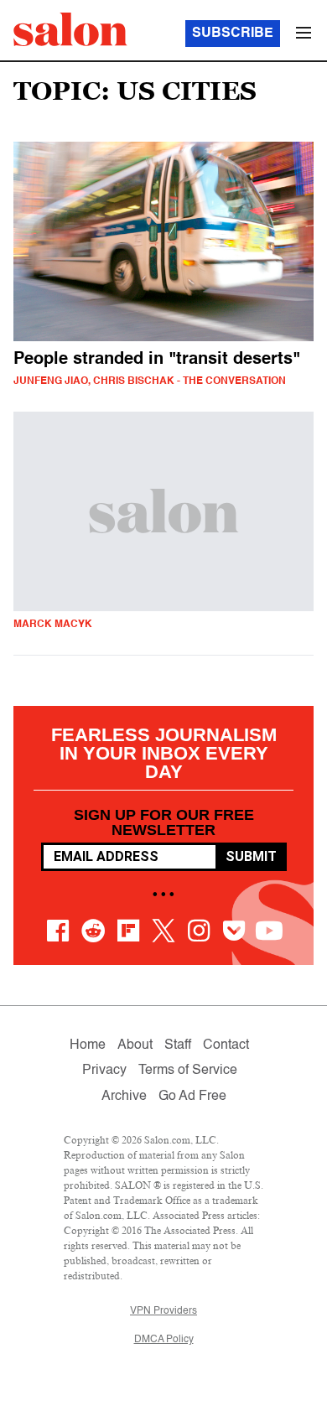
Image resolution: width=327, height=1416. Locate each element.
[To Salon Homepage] (70, 29)
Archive (124, 1096)
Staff (177, 1045)
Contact (226, 1045)
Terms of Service (187, 1070)
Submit (251, 856)
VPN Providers (163, 1311)
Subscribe (232, 33)
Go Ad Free (192, 1096)
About (135, 1045)
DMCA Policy (164, 1340)
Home (88, 1045)
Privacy (104, 1070)
